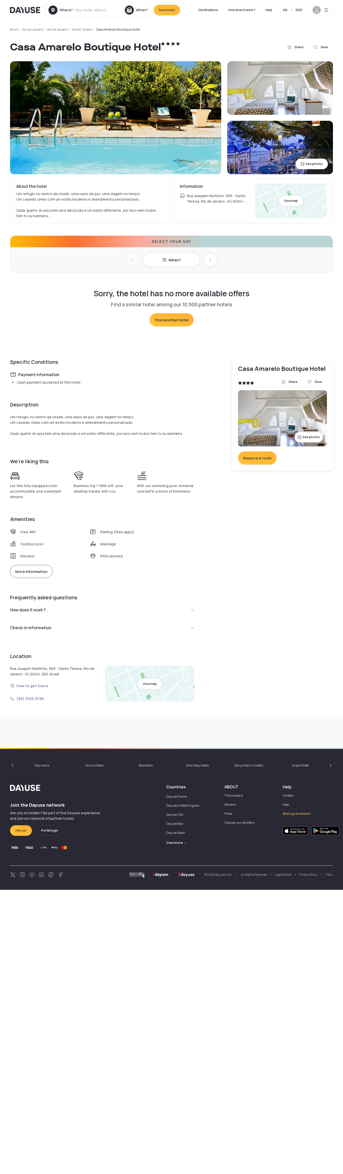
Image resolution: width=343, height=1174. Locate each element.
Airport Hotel (300, 765)
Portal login (49, 830)
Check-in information (30, 627)
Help (268, 10)
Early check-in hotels (249, 765)
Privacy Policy (308, 874)
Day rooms (42, 765)
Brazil (14, 29)
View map (291, 201)
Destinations (208, 10)
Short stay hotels (197, 765)
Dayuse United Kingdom (182, 805)
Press (228, 813)
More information (31, 571)
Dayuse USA (174, 814)
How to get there (32, 685)
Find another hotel (172, 320)
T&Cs (329, 874)
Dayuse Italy (174, 823)
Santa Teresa (82, 29)
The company (233, 795)
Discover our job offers (239, 822)
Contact (288, 795)
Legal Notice (283, 874)
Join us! (21, 830)
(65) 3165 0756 (30, 698)
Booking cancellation (297, 813)
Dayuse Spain (175, 833)
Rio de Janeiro (33, 29)
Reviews (230, 804)
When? (174, 260)
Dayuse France (176, 796)
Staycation (146, 765)
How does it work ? (241, 10)
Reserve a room (257, 458)
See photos (314, 164)
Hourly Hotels (94, 765)
